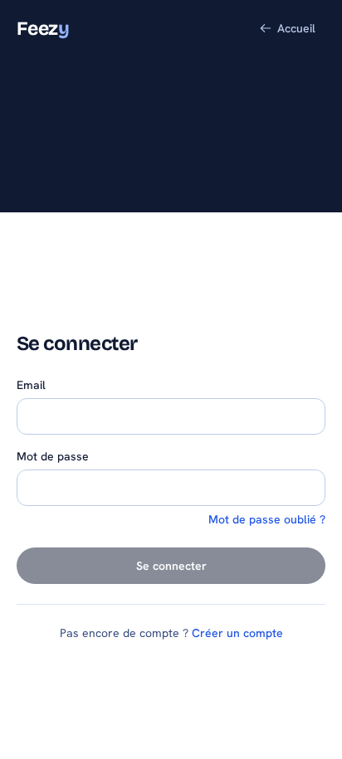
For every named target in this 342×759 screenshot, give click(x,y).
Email (31, 384)
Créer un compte (237, 632)
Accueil (296, 28)
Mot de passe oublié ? (266, 519)
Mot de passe (53, 456)
